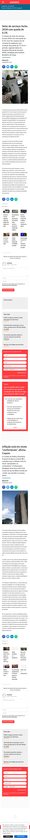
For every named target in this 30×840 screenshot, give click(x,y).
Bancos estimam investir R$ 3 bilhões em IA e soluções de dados (23, 220)
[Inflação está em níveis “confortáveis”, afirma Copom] (15, 507)
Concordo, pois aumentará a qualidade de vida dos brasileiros (14, 400)
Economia (4, 206)
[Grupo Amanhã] (14, 2)
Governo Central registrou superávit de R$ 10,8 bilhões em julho (6, 220)
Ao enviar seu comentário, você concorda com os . (13, 284)
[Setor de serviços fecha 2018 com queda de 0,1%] (15, 87)
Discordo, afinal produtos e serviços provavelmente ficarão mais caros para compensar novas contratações (14, 410)
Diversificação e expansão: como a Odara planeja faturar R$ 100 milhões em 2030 (15, 327)
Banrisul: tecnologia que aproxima (14, 344)
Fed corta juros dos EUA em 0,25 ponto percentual (23, 656)
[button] (3, 2)
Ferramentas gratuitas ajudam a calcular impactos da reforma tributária (13, 337)
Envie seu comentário (8, 289)
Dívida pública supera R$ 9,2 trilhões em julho (15, 242)
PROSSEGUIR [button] (20, 836)
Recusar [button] (8, 836)
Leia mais (15, 816)
